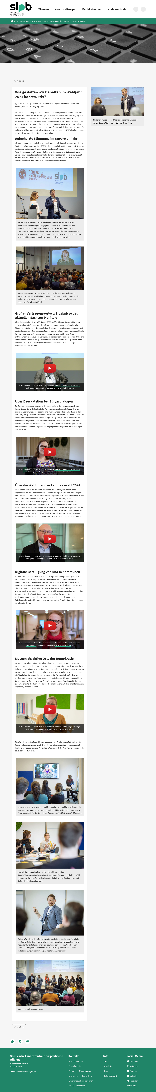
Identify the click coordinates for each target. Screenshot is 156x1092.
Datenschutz (87, 1076)
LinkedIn (133, 1076)
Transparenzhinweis (77, 1085)
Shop (106, 1071)
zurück (20, 80)
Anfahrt (72, 1071)
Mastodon (133, 1081)
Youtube (133, 1071)
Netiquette (131, 1085)
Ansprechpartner (76, 1061)
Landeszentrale (116, 9)
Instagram (133, 1066)
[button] (12, 1041)
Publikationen (91, 9)
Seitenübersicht (110, 1076)
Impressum (73, 1076)
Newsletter (108, 1066)
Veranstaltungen (65, 9)
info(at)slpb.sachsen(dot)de (24, 1071)
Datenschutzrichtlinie (63, 388)
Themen (43, 9)
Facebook (133, 1061)
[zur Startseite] (21, 9)
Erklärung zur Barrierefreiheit (81, 1081)
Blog (33, 21)
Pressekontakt (75, 1066)
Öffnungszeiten (85, 1071)
